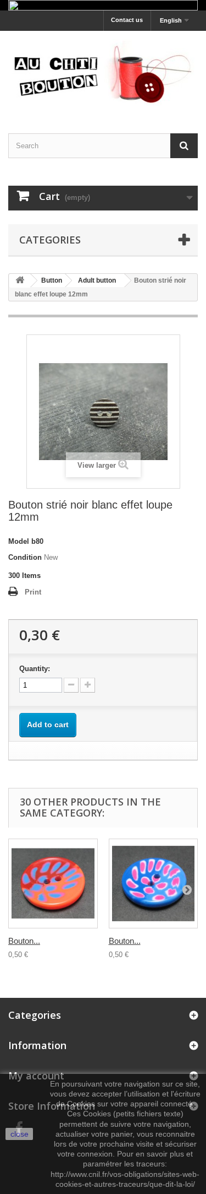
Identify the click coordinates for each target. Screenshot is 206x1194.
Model (18, 541)
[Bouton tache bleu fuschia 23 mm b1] (153, 883)
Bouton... (24, 941)
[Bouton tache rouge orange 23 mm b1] (53, 883)
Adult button (97, 280)
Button (51, 280)
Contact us (127, 20)
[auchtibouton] (103, 72)
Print (33, 592)
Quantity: (34, 668)
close (19, 1134)
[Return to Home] (19, 281)
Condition (25, 557)
